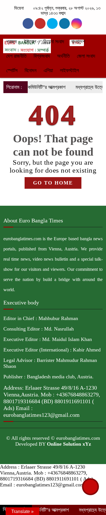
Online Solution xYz (69, 444)
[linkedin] (64, 23)
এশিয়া (48, 70)
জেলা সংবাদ (86, 56)
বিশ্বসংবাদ (42, 56)
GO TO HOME (53, 183)
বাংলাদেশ (78, 41)
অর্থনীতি (63, 56)
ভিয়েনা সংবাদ (53, 41)
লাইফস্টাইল (69, 70)
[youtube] (76, 23)
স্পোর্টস (12, 70)
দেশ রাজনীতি (16, 56)
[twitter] (40, 23)
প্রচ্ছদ (11, 41)
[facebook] (28, 23)
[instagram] (52, 23)
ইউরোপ (30, 41)
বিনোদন (30, 70)
